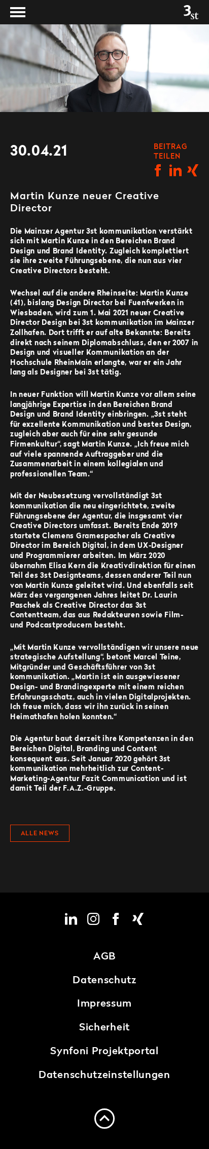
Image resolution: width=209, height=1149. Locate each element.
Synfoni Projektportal (104, 1052)
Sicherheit (104, 1028)
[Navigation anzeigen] (17, 12)
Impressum (104, 1004)
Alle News (40, 834)
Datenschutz (104, 981)
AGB (104, 957)
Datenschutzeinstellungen (104, 1075)
